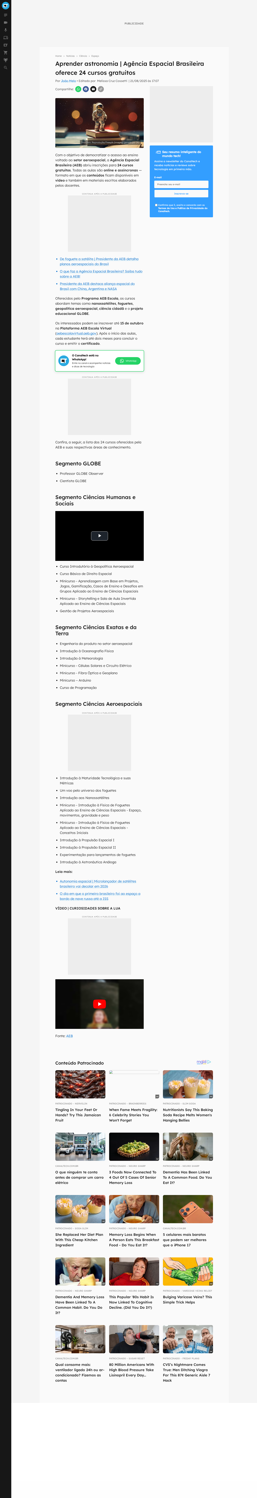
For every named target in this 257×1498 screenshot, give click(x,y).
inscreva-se (181, 193)
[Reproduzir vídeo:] (99, 1004)
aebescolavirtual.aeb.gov (76, 333)
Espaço (95, 56)
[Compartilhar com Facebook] (86, 89)
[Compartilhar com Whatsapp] (78, 89)
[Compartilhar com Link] (101, 89)
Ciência (83, 56)
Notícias (70, 56)
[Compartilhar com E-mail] (93, 89)
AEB (69, 1036)
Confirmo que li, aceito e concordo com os (182, 208)
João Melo (68, 81)
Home (58, 56)
